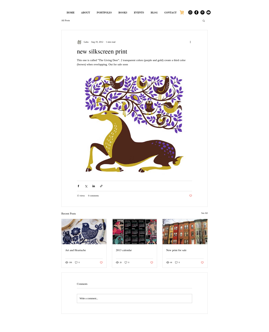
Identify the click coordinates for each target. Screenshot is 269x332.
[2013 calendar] (134, 231)
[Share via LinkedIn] (93, 186)
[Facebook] (196, 12)
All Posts (65, 20)
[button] (203, 20)
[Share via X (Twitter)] (86, 186)
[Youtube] (208, 12)
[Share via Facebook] (78, 186)
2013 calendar (124, 250)
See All (204, 213)
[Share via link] (101, 186)
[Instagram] (190, 12)
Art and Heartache (75, 250)
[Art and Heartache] (83, 231)
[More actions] (190, 42)
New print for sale (176, 250)
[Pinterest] (202, 12)
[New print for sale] (185, 231)
